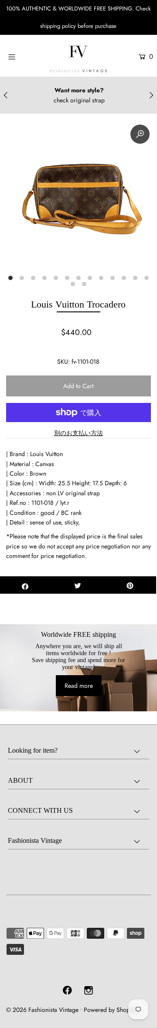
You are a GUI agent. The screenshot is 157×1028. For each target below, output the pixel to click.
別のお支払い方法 (78, 433)
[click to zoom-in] (140, 134)
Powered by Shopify (110, 1009)
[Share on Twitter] (77, 585)
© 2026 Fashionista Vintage (42, 1009)
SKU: (63, 361)
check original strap (79, 100)
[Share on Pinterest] (130, 585)
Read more (79, 685)
